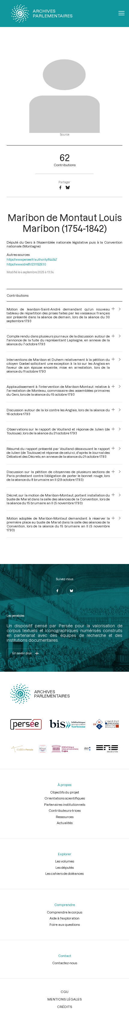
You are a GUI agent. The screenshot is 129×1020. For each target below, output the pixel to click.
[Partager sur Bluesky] (68, 188)
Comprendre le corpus (64, 912)
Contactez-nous (64, 963)
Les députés (65, 867)
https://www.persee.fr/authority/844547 (32, 259)
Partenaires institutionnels (64, 804)
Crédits (64, 1007)
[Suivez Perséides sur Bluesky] (71, 590)
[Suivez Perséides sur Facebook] (57, 590)
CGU (64, 992)
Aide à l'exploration (65, 918)
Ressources (65, 817)
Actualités (65, 823)
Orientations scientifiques (64, 798)
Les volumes (64, 861)
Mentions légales (64, 999)
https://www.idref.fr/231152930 (26, 264)
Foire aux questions (65, 924)
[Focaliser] (113, 315)
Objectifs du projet (64, 792)
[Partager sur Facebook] (60, 188)
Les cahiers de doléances (64, 873)
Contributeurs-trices (65, 810)
